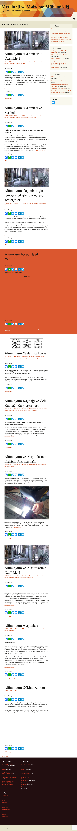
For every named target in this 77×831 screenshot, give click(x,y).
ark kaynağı (11, 466)
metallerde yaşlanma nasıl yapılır (29, 358)
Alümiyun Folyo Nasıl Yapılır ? (21, 256)
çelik (29, 410)
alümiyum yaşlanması (31, 117)
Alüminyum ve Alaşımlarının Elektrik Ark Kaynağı (26, 458)
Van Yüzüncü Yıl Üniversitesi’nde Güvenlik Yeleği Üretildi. (27, 779)
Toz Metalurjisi (47, 19)
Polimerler (4, 814)
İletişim (56, 19)
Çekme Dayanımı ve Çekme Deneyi (59, 80)
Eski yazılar (4, 756)
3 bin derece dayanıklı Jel (27, 786)
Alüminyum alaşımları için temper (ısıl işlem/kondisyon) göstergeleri (26, 195)
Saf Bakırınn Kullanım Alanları (58, 88)
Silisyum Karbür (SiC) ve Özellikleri (59, 54)
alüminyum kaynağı (33, 408)
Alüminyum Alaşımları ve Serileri (23, 110)
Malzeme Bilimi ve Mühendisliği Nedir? (60, 31)
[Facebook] (6, 72)
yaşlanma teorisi (41, 358)
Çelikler (22, 19)
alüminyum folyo (27, 329)
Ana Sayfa (4, 19)
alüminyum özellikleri (21, 63)
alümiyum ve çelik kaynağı (21, 410)
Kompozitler (38, 19)
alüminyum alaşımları (33, 61)
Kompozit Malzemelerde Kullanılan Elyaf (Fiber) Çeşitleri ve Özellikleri (8, 783)
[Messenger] (16, 72)
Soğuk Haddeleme (55, 58)
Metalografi (5, 812)
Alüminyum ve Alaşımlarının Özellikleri (26, 570)
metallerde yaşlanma (15, 358)
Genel (3, 800)
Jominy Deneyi (54, 61)
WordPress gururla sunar (7, 828)
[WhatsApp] (9, 72)
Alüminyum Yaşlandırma (34, 356)
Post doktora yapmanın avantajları (59, 37)
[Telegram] (22, 72)
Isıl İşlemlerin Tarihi (25, 764)
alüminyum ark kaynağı (34, 464)
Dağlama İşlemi (55, 67)
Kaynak (4, 805)
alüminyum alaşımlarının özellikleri (37, 575)
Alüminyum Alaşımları (21, 625)
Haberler (4, 802)
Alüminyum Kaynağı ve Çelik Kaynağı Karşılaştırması (26, 403)
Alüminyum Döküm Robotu (25, 687)
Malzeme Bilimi (13, 19)
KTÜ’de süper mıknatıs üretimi (58, 76)
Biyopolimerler (54, 28)
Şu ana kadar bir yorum (11, 160)
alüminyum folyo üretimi (37, 329)
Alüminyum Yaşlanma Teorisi (26, 353)
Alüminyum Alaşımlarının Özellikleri (23, 56)
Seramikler (5, 816)
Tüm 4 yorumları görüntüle (12, 678)
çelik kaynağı (34, 410)
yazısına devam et (10, 88)
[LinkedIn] (19, 72)
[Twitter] (12, 72)
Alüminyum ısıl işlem (21, 117)
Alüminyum (29, 19)
